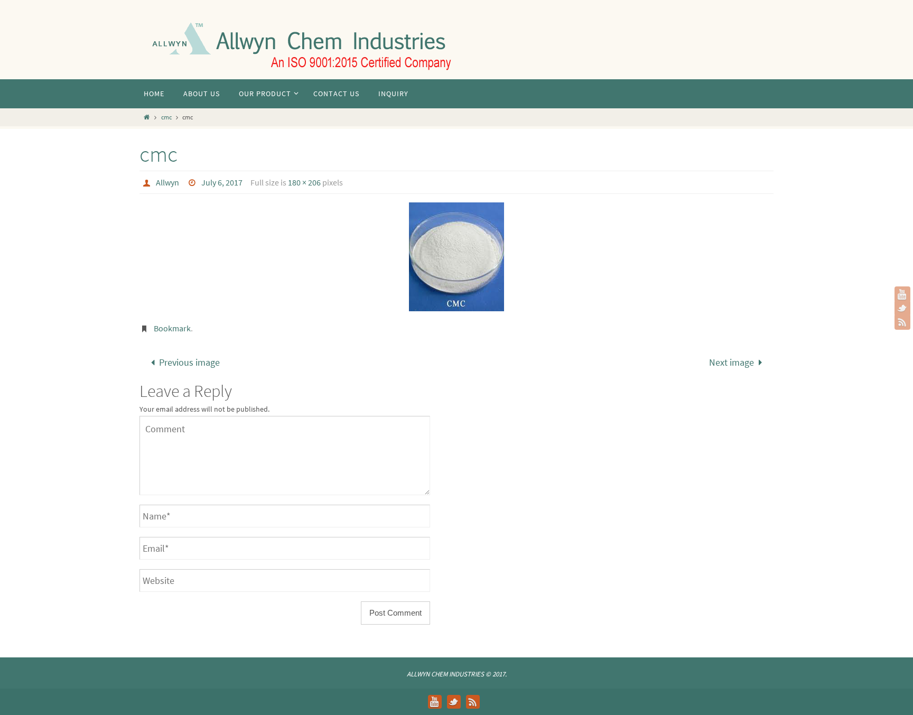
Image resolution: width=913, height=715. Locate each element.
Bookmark (172, 328)
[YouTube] (902, 294)
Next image (731, 362)
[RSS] (902, 322)
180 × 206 (304, 182)
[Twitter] (902, 308)
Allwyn (167, 182)
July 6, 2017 (222, 182)
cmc (166, 117)
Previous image (189, 362)
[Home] (146, 117)
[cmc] (456, 256)
